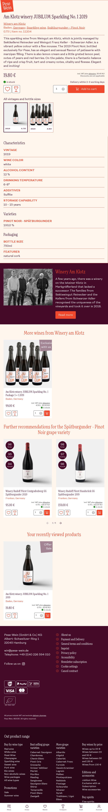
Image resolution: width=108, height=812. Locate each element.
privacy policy (68, 429)
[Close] (102, 380)
